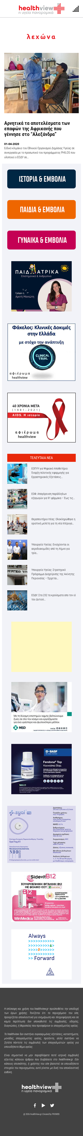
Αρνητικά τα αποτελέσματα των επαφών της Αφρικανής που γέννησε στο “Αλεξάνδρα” (37, 128)
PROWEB (55, 1114)
